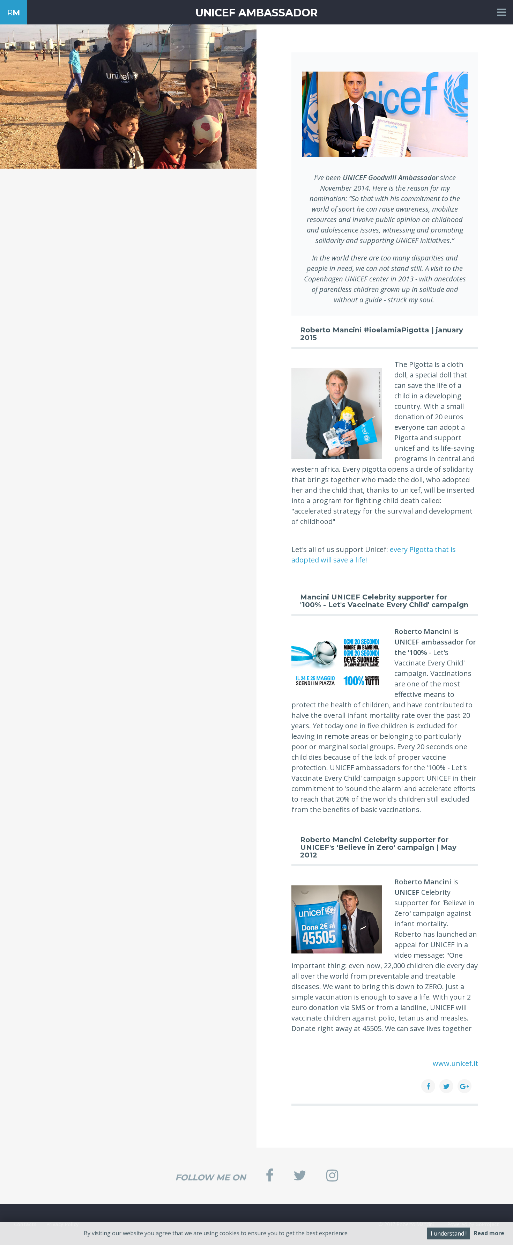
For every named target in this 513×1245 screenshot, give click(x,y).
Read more (489, 1233)
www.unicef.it (455, 1063)
